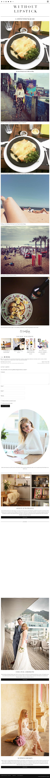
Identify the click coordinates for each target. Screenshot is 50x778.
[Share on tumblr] (9, 357)
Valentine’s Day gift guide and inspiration (12, 362)
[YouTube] (8, 1)
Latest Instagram (25, 19)
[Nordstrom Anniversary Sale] (31, 344)
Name (2, 386)
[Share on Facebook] (5, 357)
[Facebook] (10, 1)
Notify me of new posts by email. (7, 403)
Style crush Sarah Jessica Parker (42, 352)
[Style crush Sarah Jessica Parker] (43, 344)
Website (2, 395)
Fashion (29, 16)
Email (2, 391)
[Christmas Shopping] (7, 344)
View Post (25, 517)
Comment (3, 372)
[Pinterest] (6, 1)
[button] (48, 1)
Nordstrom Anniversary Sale (31, 352)
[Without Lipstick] (25, 7)
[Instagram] (3, 1)
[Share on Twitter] (6, 357)
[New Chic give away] (19, 344)
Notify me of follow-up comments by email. (9, 400)
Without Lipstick (7, 775)
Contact (14, 775)
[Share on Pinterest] (8, 357)
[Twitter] (1, 1)
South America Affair (43, 362)
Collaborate (20, 775)
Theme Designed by (43, 776)
